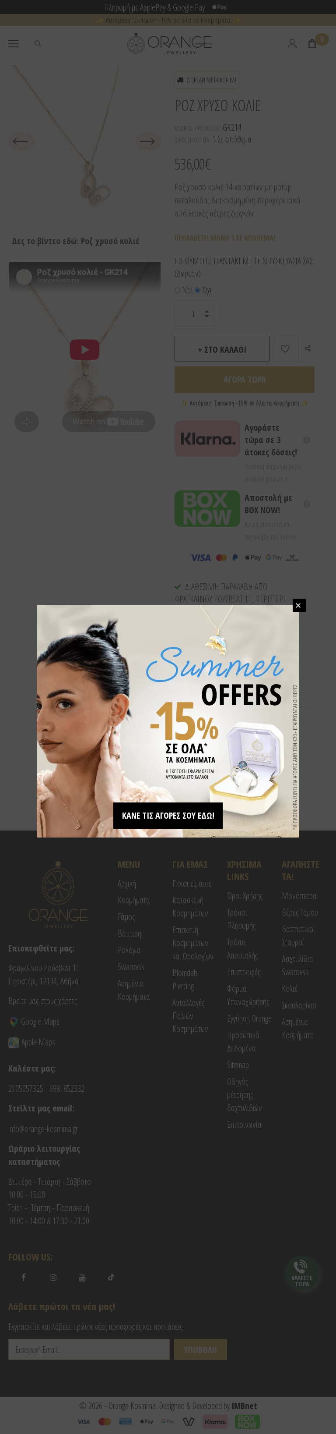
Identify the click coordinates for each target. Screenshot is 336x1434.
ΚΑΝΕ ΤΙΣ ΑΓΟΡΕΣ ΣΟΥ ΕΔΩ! (168, 815)
